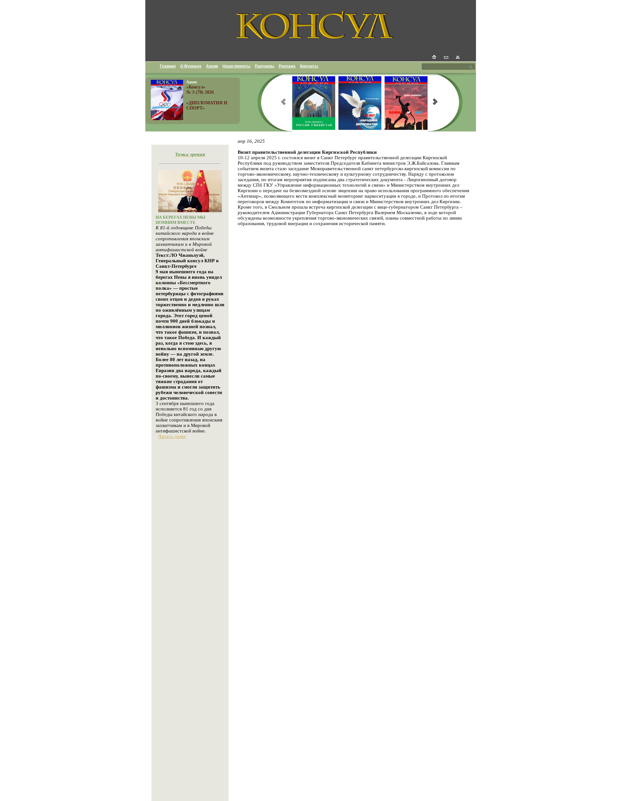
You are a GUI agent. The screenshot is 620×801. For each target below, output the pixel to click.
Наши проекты (236, 66)
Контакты (309, 66)
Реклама (287, 66)
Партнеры (264, 66)
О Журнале (191, 66)
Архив (212, 66)
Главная (168, 66)
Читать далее (172, 436)
